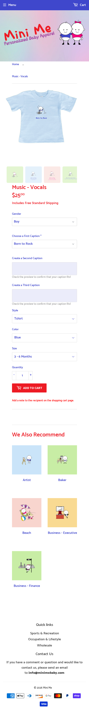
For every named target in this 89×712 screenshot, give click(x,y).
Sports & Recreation (44, 633)
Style (15, 310)
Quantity (17, 367)
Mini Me (47, 688)
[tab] (15, 174)
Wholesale (44, 645)
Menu (12, 5)
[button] (44, 214)
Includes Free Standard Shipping (35, 203)
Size (14, 348)
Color (15, 329)
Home (15, 64)
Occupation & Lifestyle (44, 639)
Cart (82, 5)
